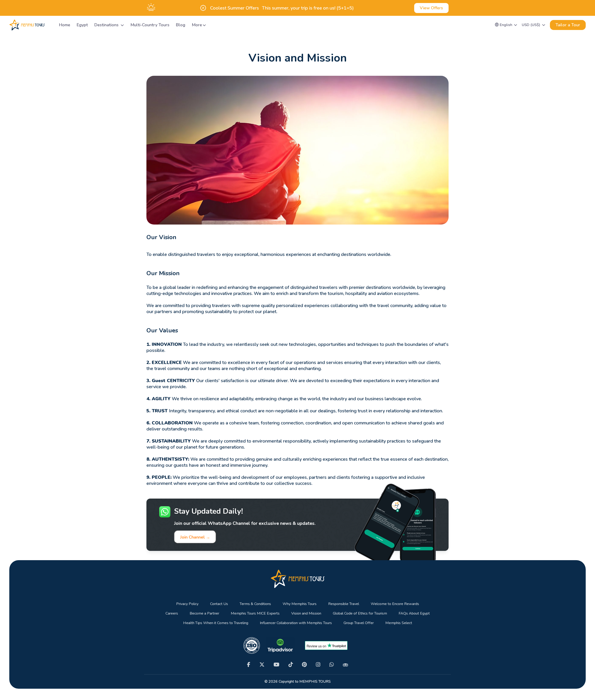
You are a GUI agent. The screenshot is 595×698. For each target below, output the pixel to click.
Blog (180, 25)
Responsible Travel (343, 604)
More (197, 25)
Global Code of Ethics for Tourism (360, 613)
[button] (506, 24)
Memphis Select (398, 623)
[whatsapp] (331, 664)
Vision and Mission (306, 613)
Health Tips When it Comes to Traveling (215, 623)
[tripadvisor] (345, 664)
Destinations (107, 25)
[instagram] (318, 664)
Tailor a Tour (567, 25)
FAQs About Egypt (414, 613)
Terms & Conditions (255, 604)
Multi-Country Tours (149, 25)
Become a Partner (204, 613)
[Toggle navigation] (50, 25)
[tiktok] (290, 664)
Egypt (82, 25)
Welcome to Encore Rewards (395, 604)
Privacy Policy (187, 604)
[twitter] (261, 664)
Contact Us (219, 604)
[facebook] (248, 664)
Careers (171, 613)
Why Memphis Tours (300, 604)
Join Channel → (195, 537)
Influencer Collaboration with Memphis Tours (296, 623)
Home (64, 25)
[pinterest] (304, 664)
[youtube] (276, 664)
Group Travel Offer (359, 623)
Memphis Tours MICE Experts (255, 613)
